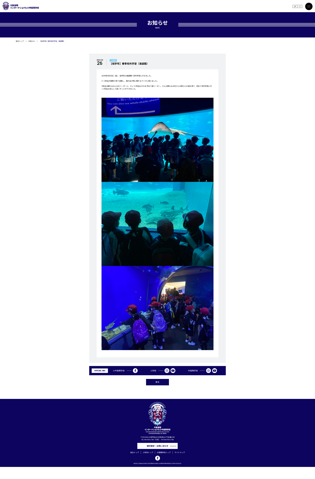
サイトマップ (179, 452)
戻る (157, 381)
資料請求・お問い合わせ (158, 445)
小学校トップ (148, 452)
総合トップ (20, 41)
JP (295, 6)
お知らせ (31, 41)
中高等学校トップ (164, 452)
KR (300, 6)
